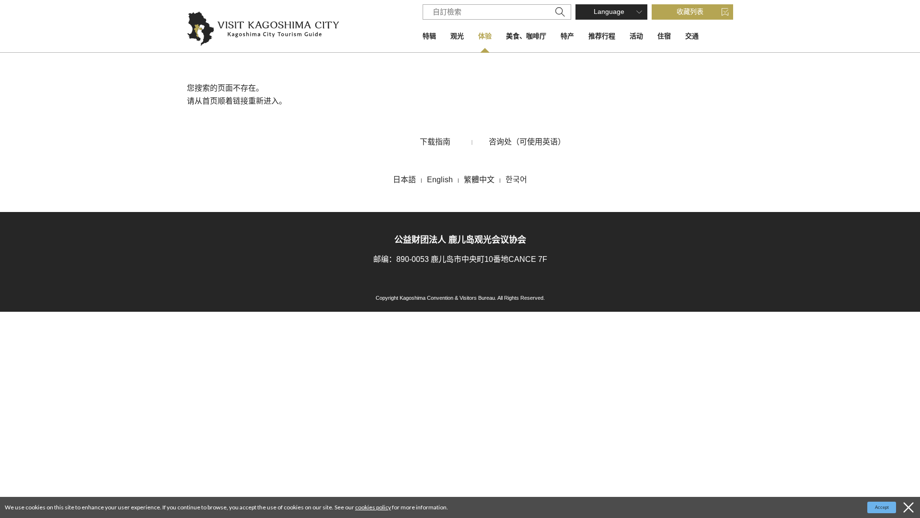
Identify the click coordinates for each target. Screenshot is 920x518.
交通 (692, 36)
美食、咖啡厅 (526, 36)
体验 (485, 36)
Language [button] (609, 11)
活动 (636, 36)
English (440, 180)
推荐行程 (601, 36)
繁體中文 (479, 180)
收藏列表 (690, 11)
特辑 (429, 36)
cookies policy (373, 507)
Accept (882, 507)
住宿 (664, 36)
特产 (567, 36)
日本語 (404, 180)
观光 (457, 36)
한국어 (516, 180)
